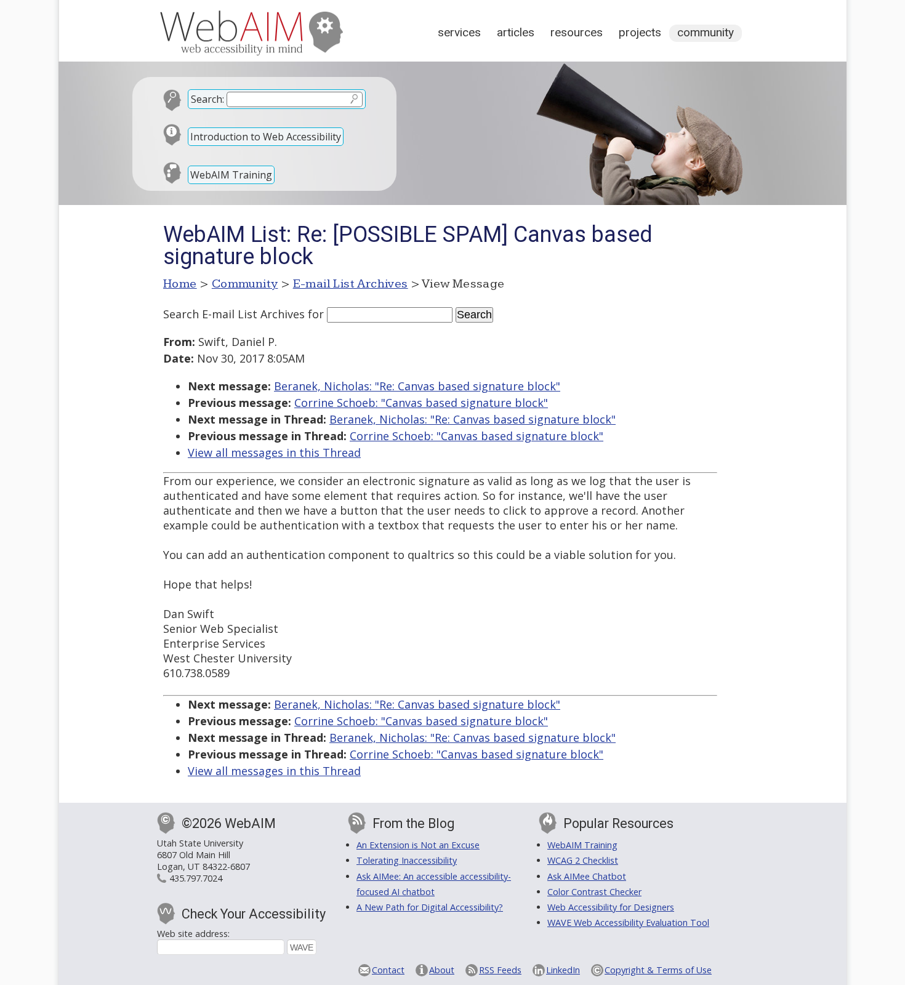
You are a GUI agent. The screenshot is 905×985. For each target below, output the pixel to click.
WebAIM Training (231, 175)
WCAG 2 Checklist (582, 860)
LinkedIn (563, 970)
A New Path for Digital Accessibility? (429, 907)
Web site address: (193, 933)
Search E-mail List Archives (234, 314)
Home (180, 283)
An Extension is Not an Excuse (418, 845)
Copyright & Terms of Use (658, 970)
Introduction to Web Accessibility (265, 136)
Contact (388, 970)
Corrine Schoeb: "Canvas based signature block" (421, 402)
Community (705, 32)
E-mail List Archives (350, 283)
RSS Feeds (500, 970)
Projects (640, 32)
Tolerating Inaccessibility (406, 860)
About (441, 970)
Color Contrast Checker (594, 892)
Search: (207, 99)
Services (459, 32)
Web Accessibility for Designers (610, 907)
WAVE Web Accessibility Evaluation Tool (628, 922)
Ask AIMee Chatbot (586, 876)
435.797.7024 (195, 878)
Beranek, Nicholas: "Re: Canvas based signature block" (417, 386)
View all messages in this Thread (274, 452)
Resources (576, 32)
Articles (515, 32)
